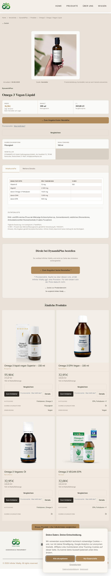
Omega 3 (42, 17)
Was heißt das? (19, 126)
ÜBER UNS (88, 6)
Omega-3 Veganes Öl (15, 472)
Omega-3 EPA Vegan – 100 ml (73, 365)
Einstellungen (75, 564)
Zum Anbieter (11, 394)
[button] (42, 544)
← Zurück (5, 23)
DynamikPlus (23, 17)
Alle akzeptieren (60, 559)
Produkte (33, 17)
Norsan (61, 474)
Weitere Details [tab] (29, 169)
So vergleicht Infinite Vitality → (55, 291)
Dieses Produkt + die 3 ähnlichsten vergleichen (55, 527)
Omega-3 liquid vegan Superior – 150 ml (24, 365)
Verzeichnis (12, 17)
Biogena (7, 368)
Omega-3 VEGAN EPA (69, 472)
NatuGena (62, 368)
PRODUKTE (72, 6)
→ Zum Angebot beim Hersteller (55, 120)
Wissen (102, 6)
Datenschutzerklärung (71, 569)
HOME (58, 6)
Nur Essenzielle (90, 559)
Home (4, 17)
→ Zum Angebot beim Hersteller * (55, 270)
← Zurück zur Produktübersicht (55, 288)
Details (47, 394)
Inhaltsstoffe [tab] (11, 169)
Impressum (84, 569)
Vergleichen (55, 133)
